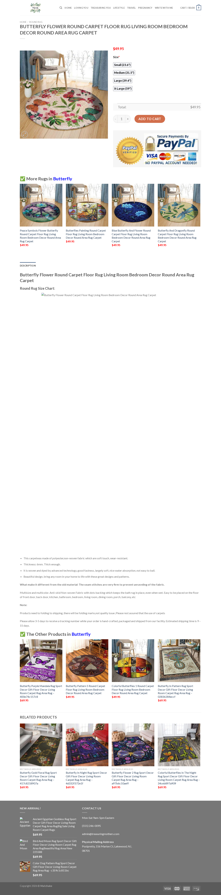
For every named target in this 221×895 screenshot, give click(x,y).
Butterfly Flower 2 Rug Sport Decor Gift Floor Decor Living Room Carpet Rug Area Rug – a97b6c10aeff (133, 778)
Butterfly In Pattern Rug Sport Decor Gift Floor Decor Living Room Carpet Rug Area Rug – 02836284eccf (175, 691)
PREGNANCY (145, 7)
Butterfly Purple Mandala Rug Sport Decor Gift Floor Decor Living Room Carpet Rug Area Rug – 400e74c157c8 (41, 691)
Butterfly (62, 178)
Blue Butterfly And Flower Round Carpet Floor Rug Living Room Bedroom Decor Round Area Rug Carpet (131, 236)
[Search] (61, 7)
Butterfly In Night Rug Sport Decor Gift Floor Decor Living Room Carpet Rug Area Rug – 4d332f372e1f (86, 778)
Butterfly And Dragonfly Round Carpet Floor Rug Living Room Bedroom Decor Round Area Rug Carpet (177, 236)
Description (28, 265)
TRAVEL (131, 7)
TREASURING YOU (101, 7)
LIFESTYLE (119, 7)
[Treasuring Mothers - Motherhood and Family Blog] (37, 8)
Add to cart (149, 119)
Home (68, 7)
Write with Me (164, 7)
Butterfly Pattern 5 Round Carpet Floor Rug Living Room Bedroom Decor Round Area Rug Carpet (85, 689)
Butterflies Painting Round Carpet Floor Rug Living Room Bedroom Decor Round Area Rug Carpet (86, 234)
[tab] (28, 265)
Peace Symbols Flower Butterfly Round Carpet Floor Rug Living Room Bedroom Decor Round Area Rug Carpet (40, 236)
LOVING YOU (81, 7)
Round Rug (35, 22)
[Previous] (20, 218)
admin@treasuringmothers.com (100, 833)
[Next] (200, 218)
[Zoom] (24, 134)
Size (116, 57)
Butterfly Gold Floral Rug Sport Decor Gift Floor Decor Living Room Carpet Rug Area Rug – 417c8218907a (38, 778)
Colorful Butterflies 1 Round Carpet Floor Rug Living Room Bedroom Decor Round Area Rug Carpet (133, 689)
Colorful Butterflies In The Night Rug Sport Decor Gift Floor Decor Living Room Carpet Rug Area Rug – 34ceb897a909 (179, 778)
